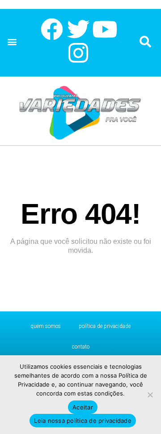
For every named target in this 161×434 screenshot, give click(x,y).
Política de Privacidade (105, 326)
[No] (149, 394)
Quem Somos (45, 326)
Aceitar (82, 407)
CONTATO (80, 347)
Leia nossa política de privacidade (82, 420)
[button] (11, 41)
